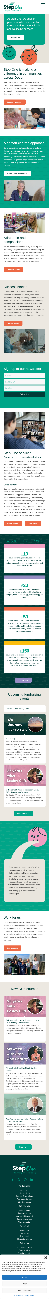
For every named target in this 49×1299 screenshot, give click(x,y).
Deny (24, 1284)
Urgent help (24, 1190)
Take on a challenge (24, 1219)
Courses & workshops (24, 1196)
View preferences (24, 1290)
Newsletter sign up (24, 1239)
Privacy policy (24, 1250)
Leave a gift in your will (24, 1216)
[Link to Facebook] (13, 1179)
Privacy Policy (29, 1296)
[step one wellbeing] (20, 6)
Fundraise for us (24, 1213)
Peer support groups (24, 1199)
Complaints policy (24, 1253)
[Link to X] (19, 1179)
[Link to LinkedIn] (31, 1179)
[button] (45, 1257)
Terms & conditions (24, 1247)
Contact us (24, 1230)
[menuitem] (42, 4)
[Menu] (42, 4)
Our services (25, 1193)
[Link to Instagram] (25, 1179)
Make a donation (24, 1222)
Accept (24, 1277)
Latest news (24, 1233)
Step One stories (24, 1202)
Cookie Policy (18, 1296)
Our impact (24, 1236)
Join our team (24, 1210)
